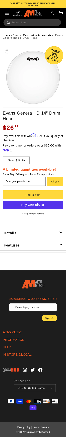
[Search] (8, 22)
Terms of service (41, 427)
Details (10, 233)
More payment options (33, 213)
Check (55, 181)
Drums (16, 35)
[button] (7, 13)
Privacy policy (23, 427)
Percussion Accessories (38, 35)
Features (12, 245)
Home (6, 35)
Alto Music (27, 432)
